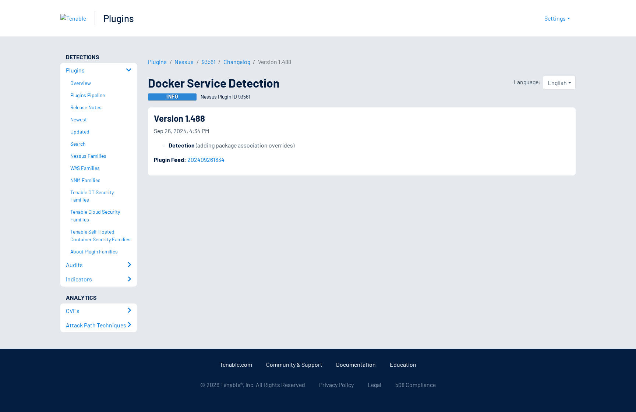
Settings (555, 18)
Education (403, 364)
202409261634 (206, 159)
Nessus (184, 61)
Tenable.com (236, 364)
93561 (209, 61)
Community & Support (294, 364)
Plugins (118, 18)
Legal (374, 384)
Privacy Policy (336, 384)
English (557, 82)
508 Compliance (415, 384)
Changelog (236, 61)
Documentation (356, 364)
